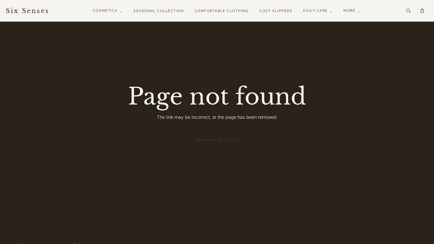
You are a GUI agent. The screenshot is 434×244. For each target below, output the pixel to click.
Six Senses (27, 10)
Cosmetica (108, 11)
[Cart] (422, 11)
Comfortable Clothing (222, 11)
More (352, 11)
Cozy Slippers (275, 11)
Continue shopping (217, 139)
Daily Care (318, 11)
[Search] (408, 10)
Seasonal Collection (158, 11)
